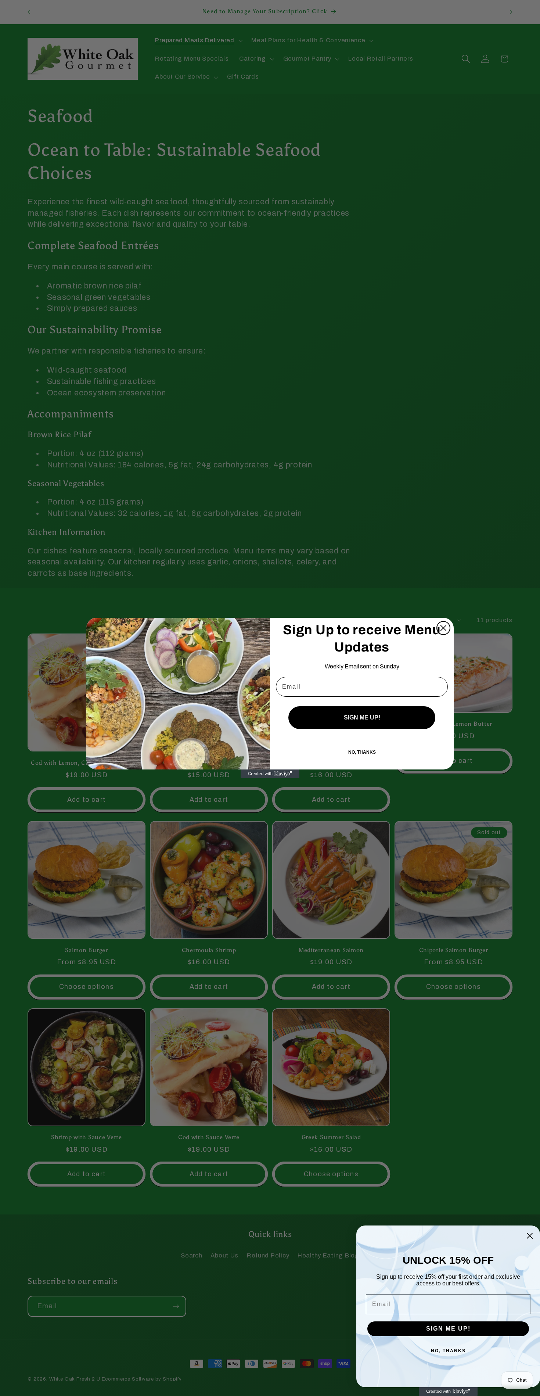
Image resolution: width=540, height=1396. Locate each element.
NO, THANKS (362, 752)
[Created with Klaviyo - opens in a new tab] (270, 773)
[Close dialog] (443, 628)
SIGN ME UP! (362, 717)
